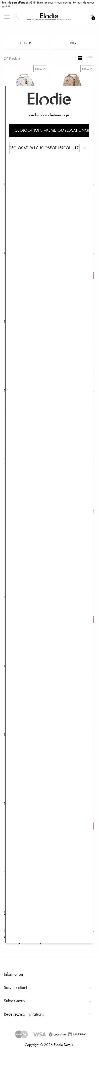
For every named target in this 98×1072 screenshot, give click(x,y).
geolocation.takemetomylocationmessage (52, 130)
